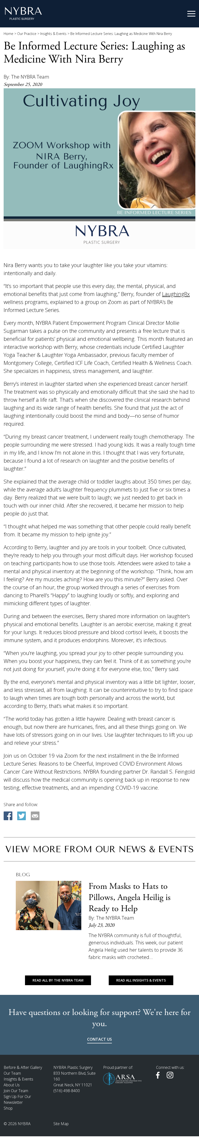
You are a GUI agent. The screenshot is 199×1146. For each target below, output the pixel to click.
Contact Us (99, 1039)
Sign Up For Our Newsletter (17, 1099)
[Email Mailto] (35, 815)
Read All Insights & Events (141, 980)
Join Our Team (16, 1090)
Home (8, 33)
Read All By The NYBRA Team (58, 980)
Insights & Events (53, 33)
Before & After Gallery (23, 1067)
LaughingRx (176, 293)
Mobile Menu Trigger (191, 13)
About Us (12, 1085)
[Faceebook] (8, 815)
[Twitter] (21, 815)
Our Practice (26, 33)
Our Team (12, 1073)
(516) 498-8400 (66, 1090)
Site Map (61, 1123)
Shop (8, 1108)
